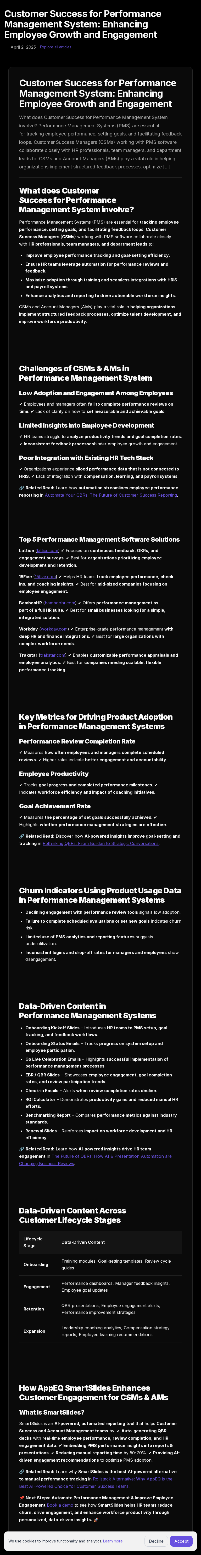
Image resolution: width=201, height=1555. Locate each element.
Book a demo (60, 1505)
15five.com (45, 576)
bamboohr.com (60, 602)
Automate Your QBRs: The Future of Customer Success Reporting (111, 495)
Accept (181, 1541)
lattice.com (47, 550)
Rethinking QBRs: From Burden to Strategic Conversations (101, 843)
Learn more (113, 1541)
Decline (156, 1541)
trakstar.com (52, 655)
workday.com (54, 629)
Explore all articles (55, 47)
